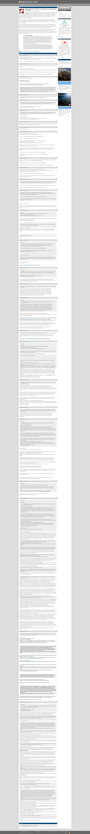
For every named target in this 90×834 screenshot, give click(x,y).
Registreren (70, 4)
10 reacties (68, 91)
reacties (38, 11)
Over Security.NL (25, 831)
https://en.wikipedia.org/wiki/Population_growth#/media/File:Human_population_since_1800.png (35, 319)
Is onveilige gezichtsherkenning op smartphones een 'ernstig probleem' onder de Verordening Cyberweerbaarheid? (65, 83)
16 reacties (68, 16)
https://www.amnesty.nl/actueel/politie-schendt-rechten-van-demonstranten (32, 84)
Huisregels (38, 831)
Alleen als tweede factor (63, 14)
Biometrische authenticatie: (63, 10)
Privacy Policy (51, 831)
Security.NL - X (61, 59)
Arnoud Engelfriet (65, 85)
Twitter (67, 833)
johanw (26, 267)
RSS (70, 833)
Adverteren (64, 831)
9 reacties (69, 115)
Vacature (60, 18)
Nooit (60, 13)
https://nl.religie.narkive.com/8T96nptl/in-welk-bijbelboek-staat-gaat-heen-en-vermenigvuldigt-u (35, 338)
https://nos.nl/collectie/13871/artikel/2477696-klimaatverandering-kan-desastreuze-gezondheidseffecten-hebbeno (37, 661)
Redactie (35, 11)
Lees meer (60, 36)
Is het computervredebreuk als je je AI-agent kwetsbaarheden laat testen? (64, 108)
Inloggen (66, 4)
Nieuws (20, 7)
